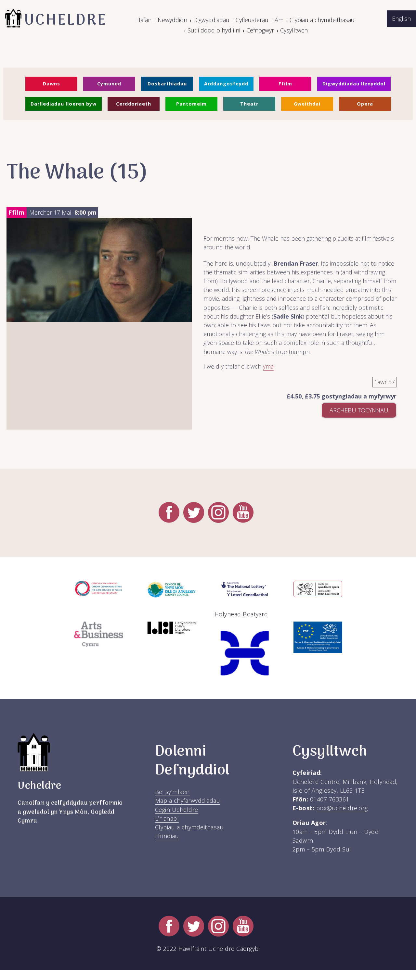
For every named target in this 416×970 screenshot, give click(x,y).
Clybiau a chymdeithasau (322, 20)
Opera (365, 104)
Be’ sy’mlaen (172, 792)
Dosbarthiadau (167, 84)
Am (279, 20)
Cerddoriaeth (133, 104)
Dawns (51, 84)
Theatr (249, 104)
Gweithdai (307, 104)
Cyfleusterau (252, 20)
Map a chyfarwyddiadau (187, 800)
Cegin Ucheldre (176, 809)
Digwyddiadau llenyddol (353, 84)
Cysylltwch (294, 30)
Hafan (143, 20)
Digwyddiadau (211, 20)
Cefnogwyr (260, 30)
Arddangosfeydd (226, 84)
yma (268, 366)
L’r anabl (167, 818)
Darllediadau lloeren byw (64, 104)
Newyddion (172, 20)
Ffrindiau (167, 836)
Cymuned (109, 84)
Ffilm (285, 84)
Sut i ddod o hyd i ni (214, 30)
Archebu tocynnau (359, 410)
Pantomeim (191, 104)
